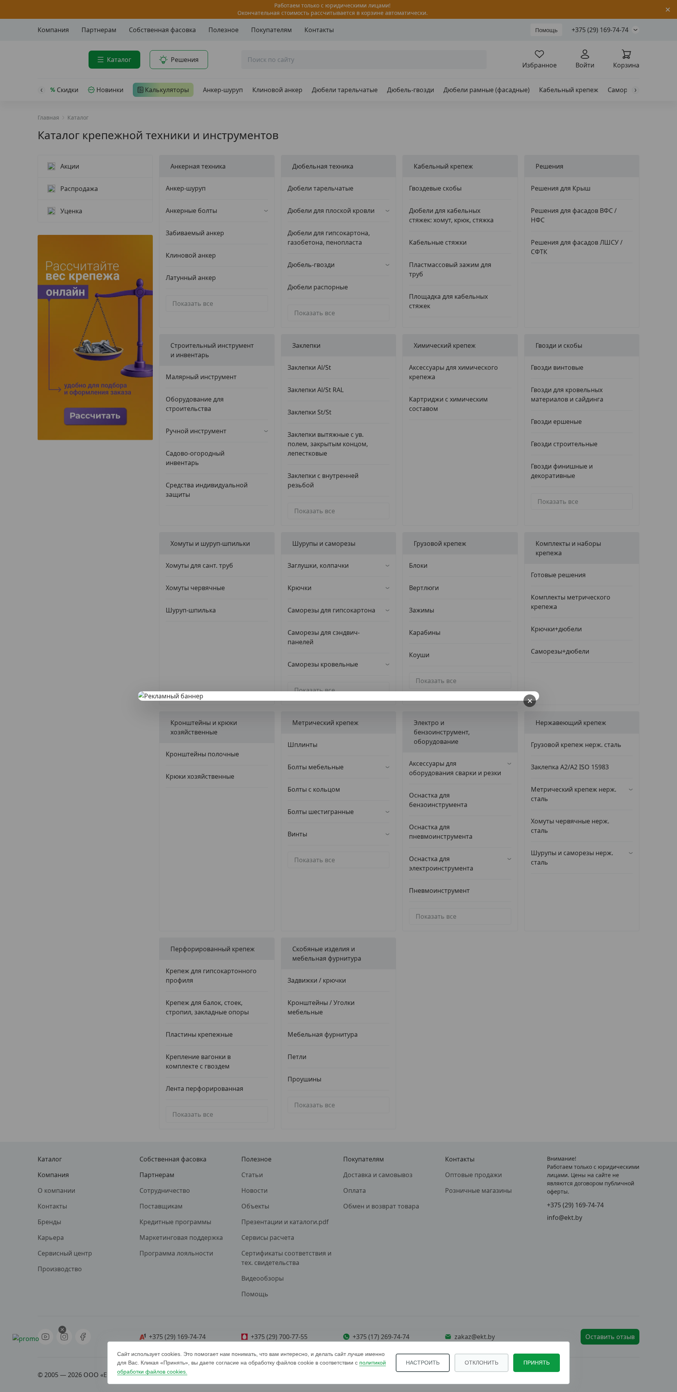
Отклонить (481, 1362)
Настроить (423, 1362)
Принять (536, 1362)
